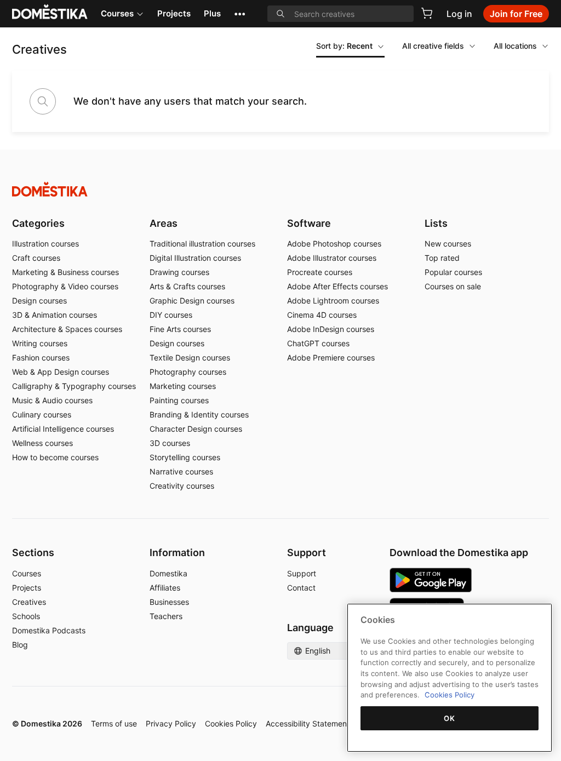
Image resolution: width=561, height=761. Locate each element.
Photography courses (188, 371)
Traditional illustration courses (202, 243)
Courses (117, 13)
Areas (164, 223)
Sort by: (344, 45)
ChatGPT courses (318, 343)
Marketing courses (183, 386)
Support (301, 573)
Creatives (29, 601)
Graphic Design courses (192, 300)
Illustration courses (45, 243)
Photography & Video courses (65, 286)
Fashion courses (41, 357)
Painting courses (179, 400)
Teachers (166, 616)
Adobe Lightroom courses (333, 300)
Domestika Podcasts (48, 630)
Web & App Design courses (60, 371)
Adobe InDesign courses (330, 329)
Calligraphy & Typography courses (74, 386)
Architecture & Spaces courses (67, 329)
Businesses (169, 601)
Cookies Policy (231, 723)
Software (309, 223)
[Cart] (427, 13)
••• (239, 13)
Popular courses (453, 272)
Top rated (442, 257)
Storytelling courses (185, 457)
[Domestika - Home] (280, 189)
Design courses (39, 300)
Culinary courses (41, 414)
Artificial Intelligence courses (63, 428)
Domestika (168, 573)
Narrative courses (181, 471)
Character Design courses (196, 428)
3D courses (170, 443)
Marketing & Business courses (65, 272)
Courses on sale (453, 286)
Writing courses (39, 343)
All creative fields (433, 45)
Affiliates (165, 587)
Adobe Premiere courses (331, 357)
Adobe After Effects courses (337, 286)
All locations (515, 45)
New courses (448, 243)
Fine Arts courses (180, 329)
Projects (174, 13)
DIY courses (171, 314)
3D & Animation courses (54, 314)
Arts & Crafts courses (187, 286)
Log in (459, 13)
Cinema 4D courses (322, 314)
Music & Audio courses (52, 400)
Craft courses (36, 257)
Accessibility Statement (308, 723)
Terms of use (114, 723)
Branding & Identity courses (199, 414)
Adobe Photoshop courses (334, 243)
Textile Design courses (190, 357)
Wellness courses (42, 443)
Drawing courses (179, 272)
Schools (26, 616)
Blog (20, 644)
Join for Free (516, 13)
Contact (301, 587)
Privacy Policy (171, 723)
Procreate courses (319, 272)
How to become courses (55, 457)
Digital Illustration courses (195, 257)
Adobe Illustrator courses (331, 257)
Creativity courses (182, 485)
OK (449, 718)
